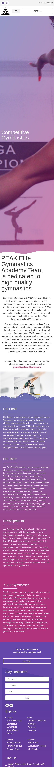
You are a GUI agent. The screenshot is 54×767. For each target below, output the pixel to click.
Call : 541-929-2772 (46, 3)
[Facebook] (3, 3)
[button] (16, 11)
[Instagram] (7, 3)
